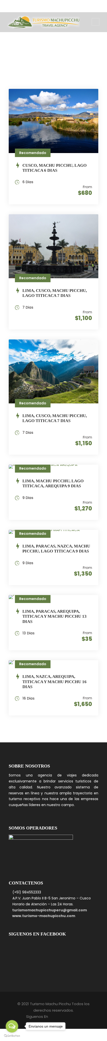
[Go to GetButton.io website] (12, 1036)
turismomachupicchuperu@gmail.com (49, 910)
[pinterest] (42, 5)
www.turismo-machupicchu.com (43, 915)
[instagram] (72, 5)
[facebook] (35, 5)
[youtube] (65, 5)
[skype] (50, 5)
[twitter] (57, 5)
